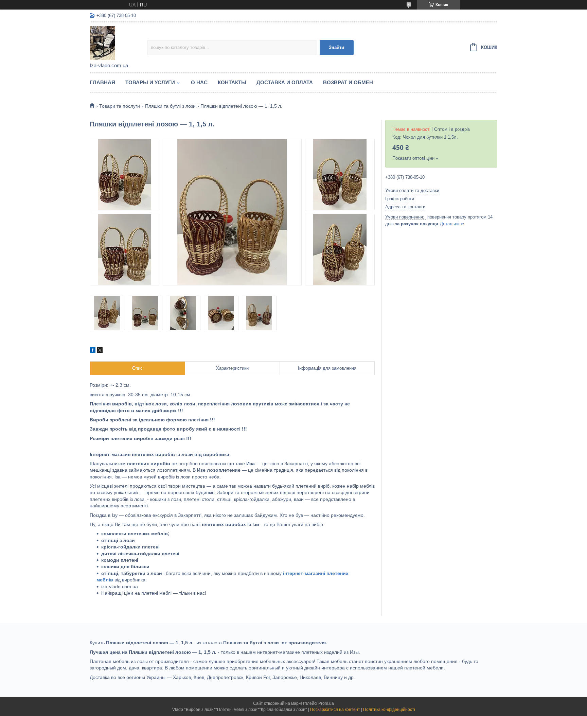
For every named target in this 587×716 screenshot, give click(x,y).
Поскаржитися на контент (335, 709)
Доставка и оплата (284, 82)
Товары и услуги (150, 82)
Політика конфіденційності (389, 709)
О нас (199, 82)
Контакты (232, 82)
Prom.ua (326, 703)
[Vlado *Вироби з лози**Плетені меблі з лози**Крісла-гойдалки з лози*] (118, 43)
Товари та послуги (119, 106)
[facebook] (92, 351)
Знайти (336, 47)
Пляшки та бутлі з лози (170, 106)
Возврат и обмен (348, 82)
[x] (100, 351)
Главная (102, 82)
